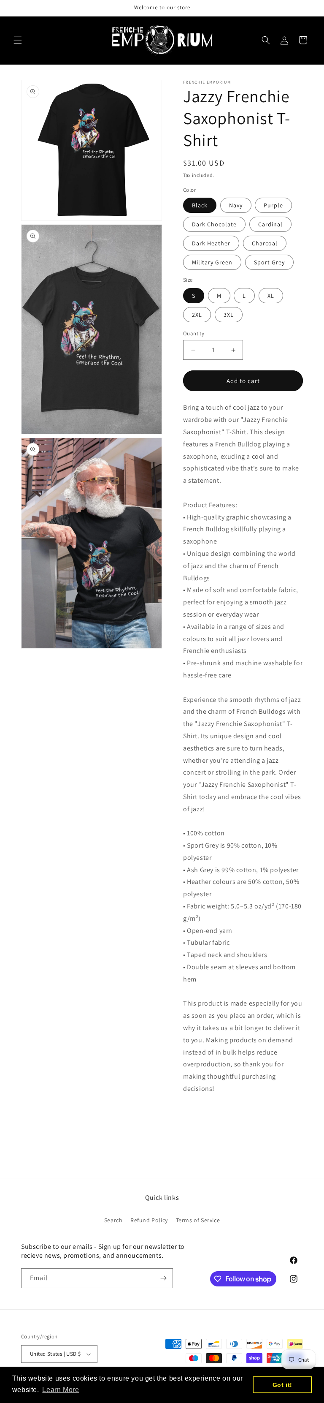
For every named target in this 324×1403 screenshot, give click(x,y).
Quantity (193, 333)
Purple (273, 205)
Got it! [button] (282, 1384)
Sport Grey (269, 262)
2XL (197, 314)
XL (270, 295)
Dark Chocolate (214, 224)
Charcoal (265, 243)
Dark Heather (211, 243)
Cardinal (270, 224)
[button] (17, 40)
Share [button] (200, 1114)
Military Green (212, 262)
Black (200, 205)
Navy (236, 205)
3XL (229, 314)
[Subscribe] (163, 1278)
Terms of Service (198, 1220)
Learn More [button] (60, 1389)
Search (113, 1220)
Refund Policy (149, 1220)
